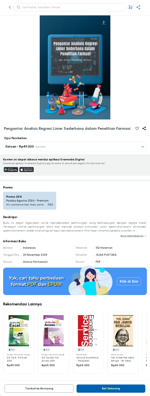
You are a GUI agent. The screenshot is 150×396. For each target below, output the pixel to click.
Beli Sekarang (111, 388)
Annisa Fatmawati (35, 261)
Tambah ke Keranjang (39, 388)
